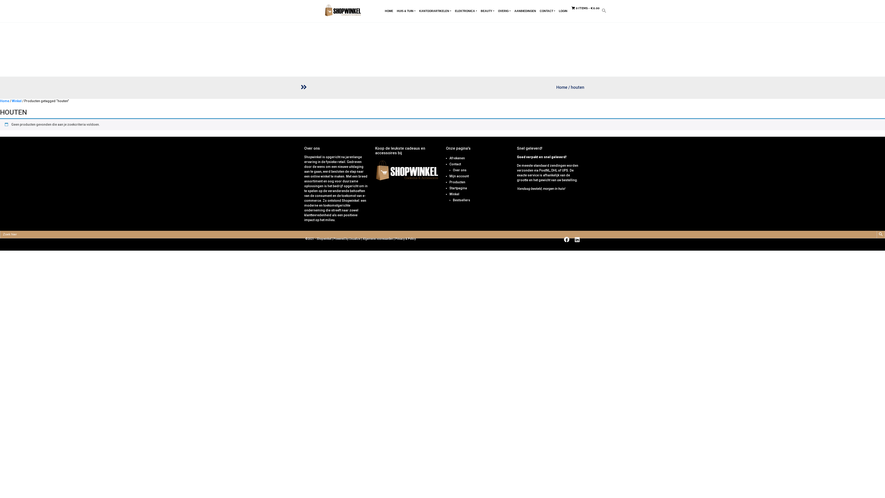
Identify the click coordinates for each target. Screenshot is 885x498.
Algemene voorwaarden (378, 238)
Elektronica (465, 11)
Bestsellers (461, 200)
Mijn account (459, 176)
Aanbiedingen (525, 11)
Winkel (17, 101)
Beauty (486, 11)
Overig (503, 11)
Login (563, 11)
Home (389, 11)
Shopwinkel (324, 238)
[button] (604, 10)
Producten (457, 182)
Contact (546, 11)
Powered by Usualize (346, 238)
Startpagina (458, 188)
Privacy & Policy (405, 238)
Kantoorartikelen (434, 11)
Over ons (459, 170)
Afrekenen (457, 158)
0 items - (587, 8)
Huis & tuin (405, 11)
